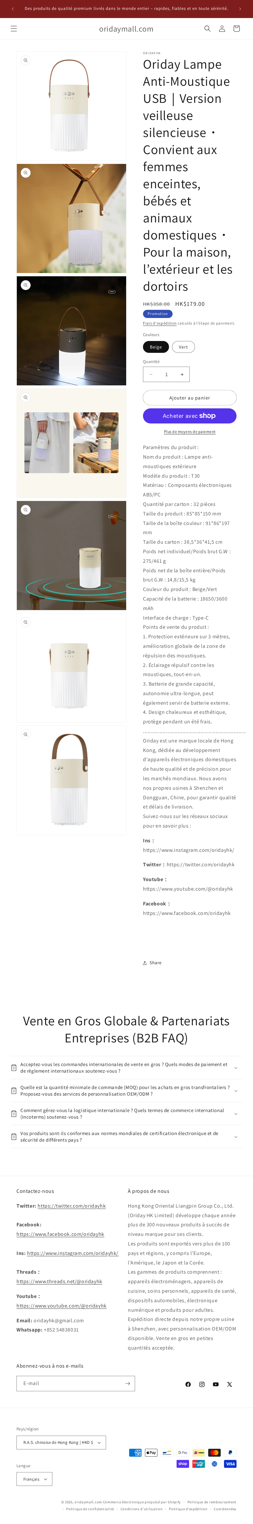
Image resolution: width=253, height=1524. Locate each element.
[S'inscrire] (127, 1383)
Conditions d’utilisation (142, 1509)
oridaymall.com (88, 1502)
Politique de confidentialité (90, 1509)
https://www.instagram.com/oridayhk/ (73, 1253)
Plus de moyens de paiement (190, 431)
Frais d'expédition (160, 323)
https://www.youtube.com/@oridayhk (61, 1305)
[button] (14, 28)
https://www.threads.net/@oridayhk (59, 1281)
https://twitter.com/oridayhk (72, 1205)
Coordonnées (225, 1509)
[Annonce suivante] (240, 9)
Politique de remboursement (212, 1502)
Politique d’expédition (188, 1509)
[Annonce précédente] (13, 9)
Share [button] (156, 963)
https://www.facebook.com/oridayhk (60, 1234)
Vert (183, 347)
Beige (156, 347)
